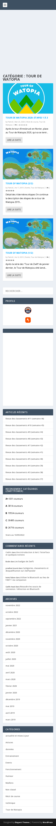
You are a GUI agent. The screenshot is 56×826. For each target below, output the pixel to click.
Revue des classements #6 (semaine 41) (24, 452)
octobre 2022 (12, 612)
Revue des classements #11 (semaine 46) (25, 418)
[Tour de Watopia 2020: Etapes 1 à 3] (28, 98)
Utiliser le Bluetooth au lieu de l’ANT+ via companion (27, 578)
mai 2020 (10, 665)
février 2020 (11, 686)
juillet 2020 (11, 659)
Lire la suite (14, 139)
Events (27, 188)
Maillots (9, 783)
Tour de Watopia (37, 188)
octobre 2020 (12, 645)
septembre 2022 (13, 618)
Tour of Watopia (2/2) (19, 183)
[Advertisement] (28, 39)
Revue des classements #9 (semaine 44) (24, 432)
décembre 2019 (13, 699)
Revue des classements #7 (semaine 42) (24, 445)
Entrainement (12, 756)
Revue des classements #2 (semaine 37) (24, 479)
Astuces (9, 742)
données (10, 749)
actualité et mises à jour (17, 735)
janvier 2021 (11, 625)
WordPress (48, 822)
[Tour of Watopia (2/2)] (28, 164)
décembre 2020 (13, 632)
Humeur (9, 776)
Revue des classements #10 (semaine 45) (25, 425)
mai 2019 (10, 706)
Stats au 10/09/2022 (15, 535)
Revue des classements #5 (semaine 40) (24, 459)
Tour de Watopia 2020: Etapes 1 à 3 (27, 117)
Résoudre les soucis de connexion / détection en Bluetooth (23, 587)
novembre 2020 (13, 639)
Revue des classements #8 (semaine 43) (24, 438)
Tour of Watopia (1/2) (19, 252)
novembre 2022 (13, 605)
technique (10, 803)
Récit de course (32, 122)
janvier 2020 (11, 692)
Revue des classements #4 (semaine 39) (24, 465)
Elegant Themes (22, 822)
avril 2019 (10, 713)
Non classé (11, 789)
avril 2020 (10, 672)
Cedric (8, 552)
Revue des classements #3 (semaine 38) (24, 472)
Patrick (10, 122)
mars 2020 (10, 679)
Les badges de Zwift (24, 561)
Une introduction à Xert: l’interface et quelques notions (28, 553)
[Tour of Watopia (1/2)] (28, 233)
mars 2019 (10, 719)
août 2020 (10, 652)
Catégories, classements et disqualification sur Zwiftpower (27, 569)
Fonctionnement (13, 769)
